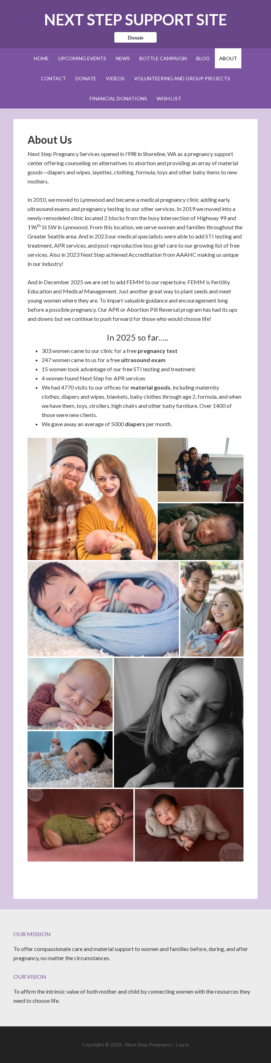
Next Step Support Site (135, 20)
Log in (182, 1045)
